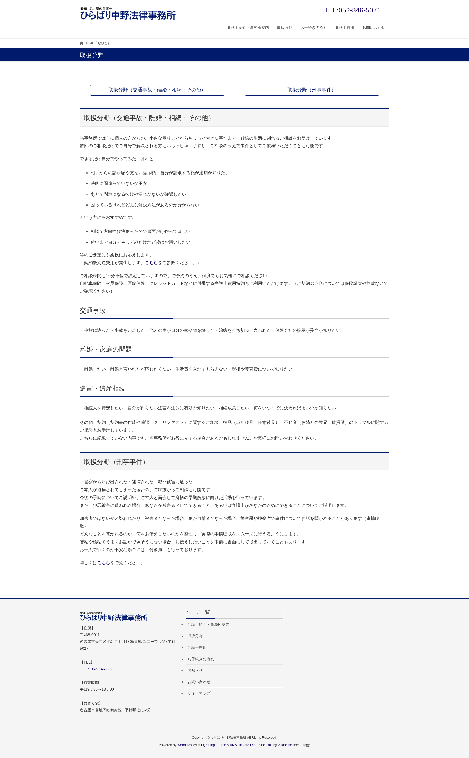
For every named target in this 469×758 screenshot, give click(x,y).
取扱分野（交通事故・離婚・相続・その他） (157, 90)
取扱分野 (195, 636)
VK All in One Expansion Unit (251, 745)
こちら (151, 262)
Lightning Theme (213, 745)
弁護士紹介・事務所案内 (208, 624)
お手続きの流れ (201, 659)
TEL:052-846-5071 (352, 10)
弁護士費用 (197, 647)
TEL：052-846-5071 (97, 669)
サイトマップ (199, 693)
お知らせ (195, 670)
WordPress (185, 745)
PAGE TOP (453, 730)
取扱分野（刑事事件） (311, 90)
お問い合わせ (199, 682)
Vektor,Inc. (285, 745)
